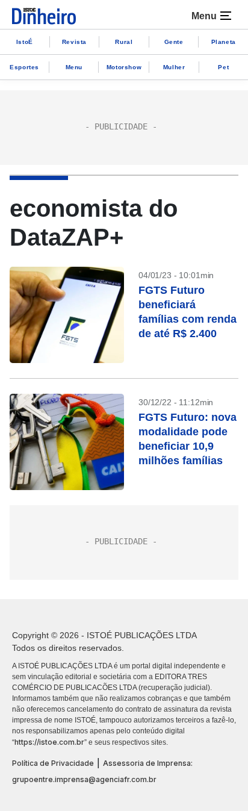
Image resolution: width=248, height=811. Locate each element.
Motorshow (124, 67)
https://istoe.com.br (49, 742)
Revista (74, 42)
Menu (74, 67)
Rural (123, 42)
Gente (174, 42)
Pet (223, 67)
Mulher (174, 67)
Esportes (24, 67)
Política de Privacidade (53, 763)
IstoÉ (24, 42)
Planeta (223, 42)
